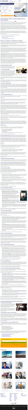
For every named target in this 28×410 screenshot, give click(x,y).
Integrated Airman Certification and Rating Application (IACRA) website (12, 162)
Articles (19, 1)
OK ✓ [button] (13, 408)
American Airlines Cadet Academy (6, 138)
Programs (20, 0)
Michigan (15, 394)
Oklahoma (15, 397)
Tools (10, 0)
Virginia (15, 400)
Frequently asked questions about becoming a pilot (8, 38)
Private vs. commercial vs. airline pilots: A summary (8, 36)
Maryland (11, 400)
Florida (10, 397)
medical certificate (10, 132)
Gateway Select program (6, 135)
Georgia (11, 398)
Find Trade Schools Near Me (13, 1)
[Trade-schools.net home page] (4, 1)
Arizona (10, 394)
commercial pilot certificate (13, 123)
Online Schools (11, 2)
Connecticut (11, 396)
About (22, 394)
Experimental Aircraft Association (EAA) (6, 336)
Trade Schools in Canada (4, 396)
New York (15, 396)
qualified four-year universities (21, 290)
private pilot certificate (6, 123)
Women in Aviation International (6, 335)
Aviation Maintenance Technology (5, 359)
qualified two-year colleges (20, 293)
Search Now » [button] (7, 15)
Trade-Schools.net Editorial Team (4, 21)
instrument (22, 122)
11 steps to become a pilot (5, 37)
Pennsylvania (15, 398)
